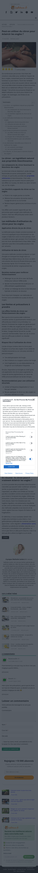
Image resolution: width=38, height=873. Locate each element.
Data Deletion (9, 473)
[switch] (30, 437)
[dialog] (19, 436)
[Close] (34, 400)
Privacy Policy (29, 473)
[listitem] (19, 432)
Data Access (19, 473)
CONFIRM (11, 466)
